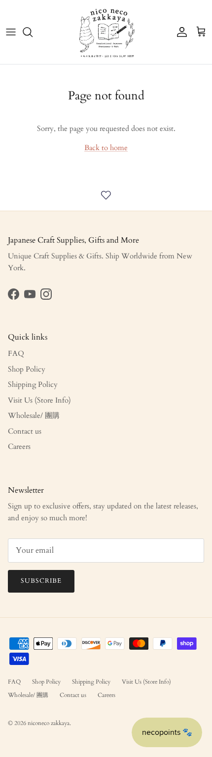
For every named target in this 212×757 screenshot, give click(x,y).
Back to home (106, 148)
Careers (19, 446)
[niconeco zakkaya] (106, 32)
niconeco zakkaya (49, 723)
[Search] (32, 32)
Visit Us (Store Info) (39, 400)
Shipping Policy (33, 384)
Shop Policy (26, 369)
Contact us (24, 431)
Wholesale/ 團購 (34, 415)
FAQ (16, 353)
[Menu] (11, 32)
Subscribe (41, 580)
